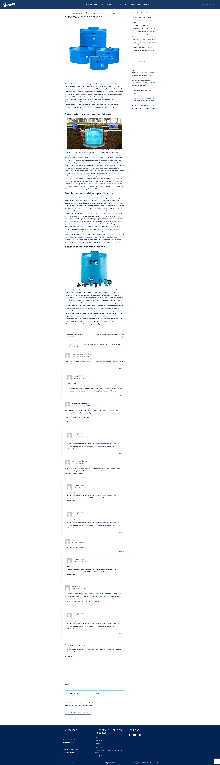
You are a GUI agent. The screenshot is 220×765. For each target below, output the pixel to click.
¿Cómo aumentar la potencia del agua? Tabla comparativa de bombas (144, 20)
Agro (95, 4)
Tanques (98, 744)
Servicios (119, 4)
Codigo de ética (109, 763)
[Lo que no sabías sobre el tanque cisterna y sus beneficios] (94, 50)
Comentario (69, 656)
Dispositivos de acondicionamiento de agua (108, 751)
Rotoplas (77, 376)
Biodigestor (99, 756)
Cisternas (98, 747)
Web (97, 693)
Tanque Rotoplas (109, 91)
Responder (121, 368)
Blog (139, 4)
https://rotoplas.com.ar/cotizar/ (105, 391)
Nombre (68, 684)
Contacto (145, 4)
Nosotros (89, 4)
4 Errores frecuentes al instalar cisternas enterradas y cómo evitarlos (144, 34)
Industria (102, 4)
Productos (110, 4)
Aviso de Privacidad (68, 763)
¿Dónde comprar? (130, 4)
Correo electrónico (72, 693)
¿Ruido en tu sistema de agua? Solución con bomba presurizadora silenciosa (144, 42)
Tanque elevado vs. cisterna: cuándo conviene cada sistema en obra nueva (144, 50)
